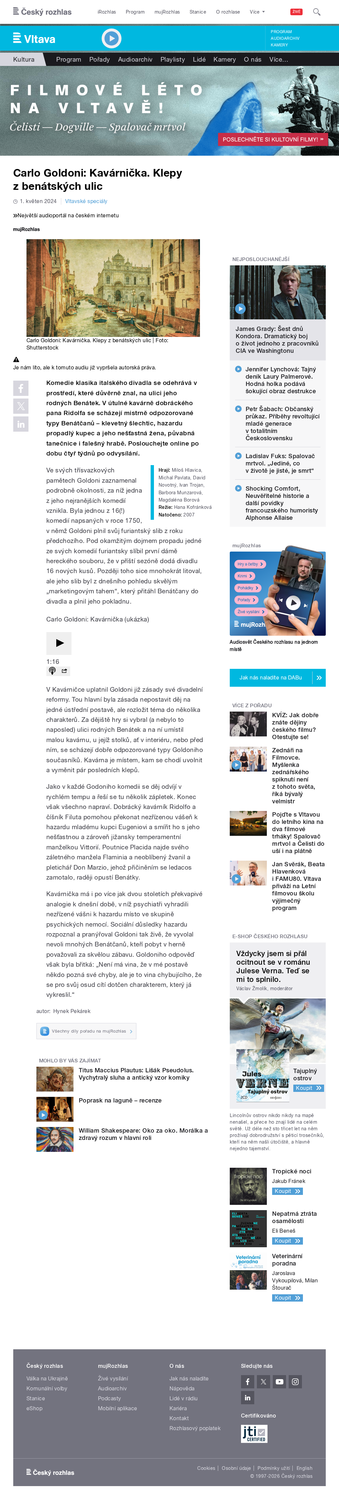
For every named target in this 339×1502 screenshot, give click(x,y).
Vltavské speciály (86, 201)
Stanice (198, 12)
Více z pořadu (252, 706)
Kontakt (179, 1418)
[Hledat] (317, 12)
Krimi (242, 576)
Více (278, 59)
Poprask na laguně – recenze (120, 1100)
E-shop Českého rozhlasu (270, 936)
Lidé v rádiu (184, 1398)
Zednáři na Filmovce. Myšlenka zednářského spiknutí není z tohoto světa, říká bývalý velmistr (293, 776)
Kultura (23, 59)
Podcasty (109, 1398)
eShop (34, 1408)
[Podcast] (52, 671)
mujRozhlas (167, 12)
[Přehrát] (59, 643)
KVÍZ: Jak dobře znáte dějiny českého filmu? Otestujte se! (295, 726)
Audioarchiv (285, 38)
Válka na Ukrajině (47, 1378)
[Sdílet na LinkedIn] (20, 424)
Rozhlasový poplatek (195, 1428)
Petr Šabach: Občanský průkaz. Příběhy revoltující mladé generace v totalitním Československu (283, 423)
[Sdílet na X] (20, 406)
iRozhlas (107, 12)
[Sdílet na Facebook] (20, 388)
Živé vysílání (249, 612)
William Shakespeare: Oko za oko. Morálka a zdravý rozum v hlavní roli (143, 1134)
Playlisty (173, 59)
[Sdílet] (64, 671)
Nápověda (182, 1388)
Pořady (99, 59)
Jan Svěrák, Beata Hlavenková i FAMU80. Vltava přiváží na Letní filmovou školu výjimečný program (298, 886)
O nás (253, 59)
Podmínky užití (274, 1468)
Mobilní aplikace (117, 1408)
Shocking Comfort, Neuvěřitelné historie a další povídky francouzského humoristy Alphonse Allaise (282, 503)
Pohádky (245, 588)
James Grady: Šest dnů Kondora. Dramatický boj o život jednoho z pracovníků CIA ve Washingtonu (277, 339)
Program (135, 12)
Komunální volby (46, 1388)
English (305, 1468)
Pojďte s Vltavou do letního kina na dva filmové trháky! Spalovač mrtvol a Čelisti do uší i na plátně (298, 832)
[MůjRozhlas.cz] (26, 230)
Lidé (199, 59)
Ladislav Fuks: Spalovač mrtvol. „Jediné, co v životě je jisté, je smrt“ (280, 463)
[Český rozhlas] (42, 12)
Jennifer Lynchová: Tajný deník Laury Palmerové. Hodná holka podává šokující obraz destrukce (281, 380)
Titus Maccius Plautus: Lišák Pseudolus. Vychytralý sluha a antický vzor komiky (136, 1074)
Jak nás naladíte (189, 1378)
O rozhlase (228, 12)
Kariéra (178, 1408)
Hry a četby (248, 564)
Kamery (279, 45)
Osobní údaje (236, 1468)
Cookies (206, 1468)
